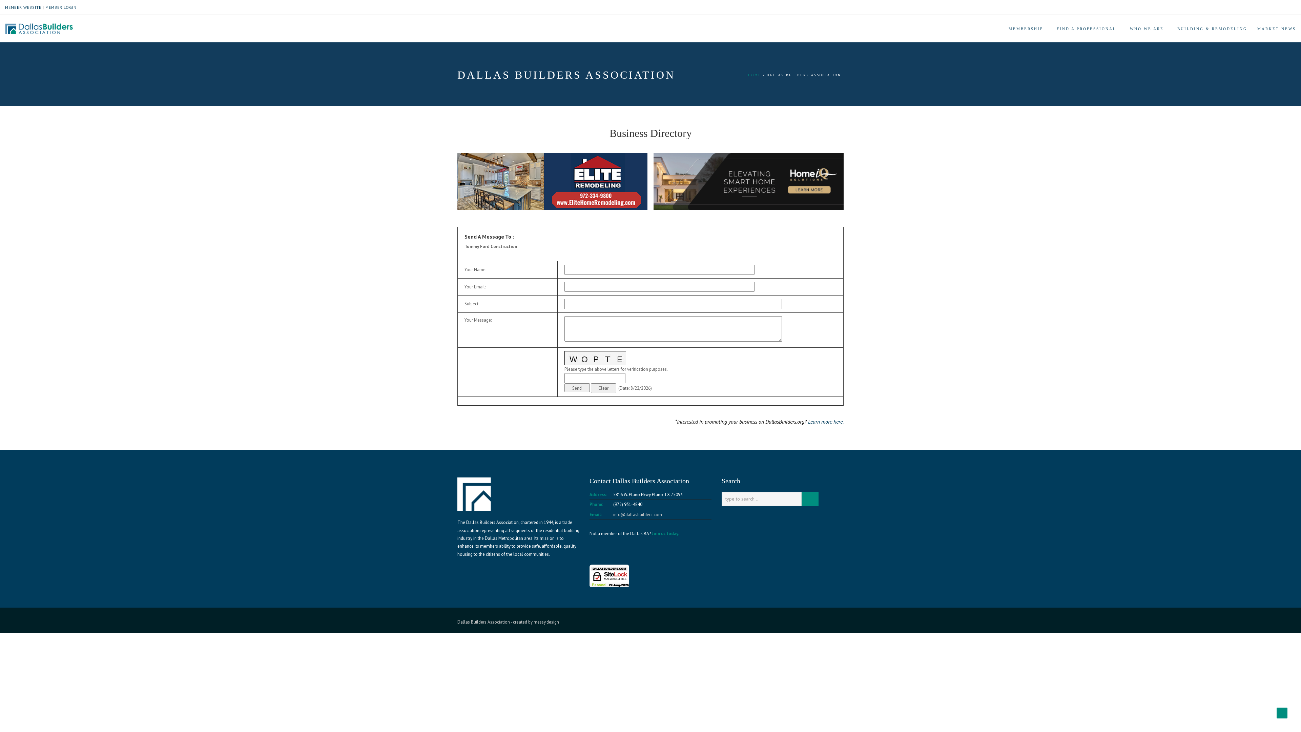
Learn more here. (826, 421)
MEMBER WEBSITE (23, 7)
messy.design (546, 622)
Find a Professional (1086, 29)
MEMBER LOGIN (61, 7)
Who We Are (1147, 29)
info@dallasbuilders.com (637, 514)
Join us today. (665, 533)
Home (754, 75)
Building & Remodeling (1212, 29)
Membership (1026, 29)
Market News (1276, 29)
